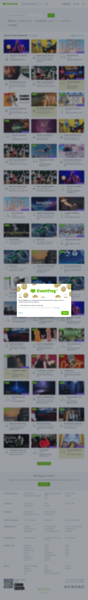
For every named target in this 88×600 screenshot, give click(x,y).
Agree (65, 313)
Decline (20, 313)
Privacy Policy (57, 308)
